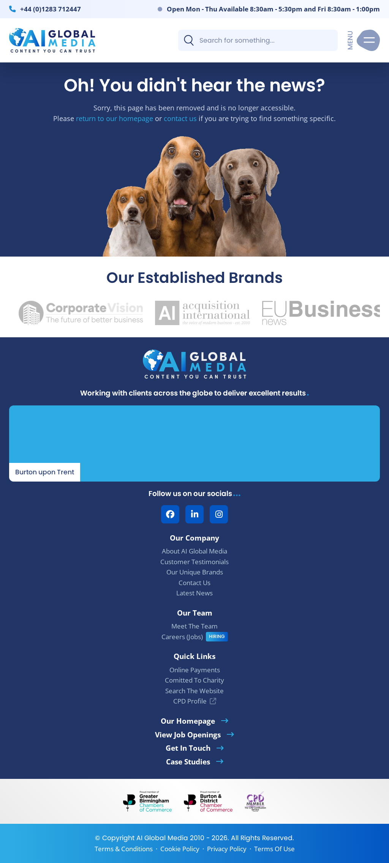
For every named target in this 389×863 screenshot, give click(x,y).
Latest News (194, 593)
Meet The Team (194, 626)
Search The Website (194, 690)
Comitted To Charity (194, 680)
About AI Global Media (194, 551)
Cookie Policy (179, 848)
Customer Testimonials (194, 561)
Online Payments (194, 669)
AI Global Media (162, 837)
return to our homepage (114, 118)
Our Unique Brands (194, 572)
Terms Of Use (274, 848)
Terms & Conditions (124, 848)
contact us (180, 118)
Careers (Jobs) (182, 636)
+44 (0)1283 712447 (50, 8)
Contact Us (194, 582)
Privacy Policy (227, 848)
